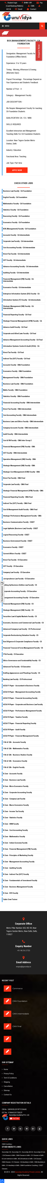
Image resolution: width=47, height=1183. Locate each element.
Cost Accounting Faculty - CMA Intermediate (19, 415)
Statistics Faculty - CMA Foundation (16, 396)
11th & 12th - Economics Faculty (15, 761)
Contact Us (8, 1095)
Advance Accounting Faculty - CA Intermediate (20, 266)
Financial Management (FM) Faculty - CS (18, 604)
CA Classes (37, 1159)
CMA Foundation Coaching (29, 1165)
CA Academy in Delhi (27, 1162)
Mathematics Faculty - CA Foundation (17, 204)
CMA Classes (6, 1162)
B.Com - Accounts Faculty (12, 774)
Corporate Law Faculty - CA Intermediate (18, 241)
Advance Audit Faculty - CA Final (15, 327)
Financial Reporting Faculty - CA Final (17, 315)
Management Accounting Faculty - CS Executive (21, 598)
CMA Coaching (7, 1144)
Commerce (18, 988)
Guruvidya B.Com (39, 1152)
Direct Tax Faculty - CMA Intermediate (17, 409)
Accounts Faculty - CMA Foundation (16, 365)
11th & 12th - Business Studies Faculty (17, 755)
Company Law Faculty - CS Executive (16, 572)
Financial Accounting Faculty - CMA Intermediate (21, 403)
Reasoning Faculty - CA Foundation (16, 216)
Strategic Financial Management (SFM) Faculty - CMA (23, 491)
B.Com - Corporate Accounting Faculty (17, 792)
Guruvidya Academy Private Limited (27, 1172)
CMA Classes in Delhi (23, 1155)
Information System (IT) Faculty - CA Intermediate (22, 300)
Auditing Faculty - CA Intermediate (16, 273)
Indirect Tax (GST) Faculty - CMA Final (17, 503)
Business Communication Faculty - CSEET (19, 522)
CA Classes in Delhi (9, 1155)
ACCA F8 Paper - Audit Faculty (14, 730)
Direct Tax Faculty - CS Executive (15, 560)
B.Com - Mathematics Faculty (14, 837)
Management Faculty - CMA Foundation (18, 378)
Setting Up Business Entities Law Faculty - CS (20, 585)
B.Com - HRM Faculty (11, 824)
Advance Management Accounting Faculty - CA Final (23, 340)
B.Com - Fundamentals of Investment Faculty (20, 880)
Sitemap (7, 1090)
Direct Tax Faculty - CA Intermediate (16, 254)
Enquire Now (38, 51)
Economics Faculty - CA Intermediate (17, 287)
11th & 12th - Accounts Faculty (14, 742)
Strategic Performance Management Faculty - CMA (22, 516)
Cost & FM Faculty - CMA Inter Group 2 (17, 440)
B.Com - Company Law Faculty (14, 799)
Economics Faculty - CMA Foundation (17, 371)
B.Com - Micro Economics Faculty (15, 786)
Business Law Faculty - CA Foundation (17, 191)
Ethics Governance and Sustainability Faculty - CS (22, 660)
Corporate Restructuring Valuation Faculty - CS (20, 635)
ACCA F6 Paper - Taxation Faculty (15, 717)
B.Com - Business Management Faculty (18, 887)
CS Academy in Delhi (13, 1165)
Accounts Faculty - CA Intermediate (16, 235)
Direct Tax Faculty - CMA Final (14, 478)
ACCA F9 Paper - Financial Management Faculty (21, 736)
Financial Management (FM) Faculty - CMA (19, 447)
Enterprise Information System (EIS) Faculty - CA (21, 294)
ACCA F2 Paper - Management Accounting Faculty (21, 692)
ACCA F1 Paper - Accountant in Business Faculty (21, 686)
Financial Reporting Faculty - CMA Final (18, 497)
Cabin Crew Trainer (10, 899)
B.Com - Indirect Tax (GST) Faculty (16, 874)
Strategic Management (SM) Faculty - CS (18, 610)
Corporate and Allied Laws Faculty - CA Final (19, 333)
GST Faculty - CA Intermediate (14, 260)
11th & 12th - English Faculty (13, 767)
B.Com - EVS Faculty (10, 893)
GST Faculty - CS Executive (13, 566)
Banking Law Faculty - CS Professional (17, 679)
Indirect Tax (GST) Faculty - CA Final (16, 359)
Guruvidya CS (16, 1152)
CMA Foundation (20, 1001)
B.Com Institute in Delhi (9, 1159)
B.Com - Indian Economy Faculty (15, 843)
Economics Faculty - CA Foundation (16, 222)
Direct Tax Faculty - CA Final (13, 352)
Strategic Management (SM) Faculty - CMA (19, 466)
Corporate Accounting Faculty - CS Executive (20, 591)
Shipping (7, 1082)
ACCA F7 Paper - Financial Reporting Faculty (19, 723)
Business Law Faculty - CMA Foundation (18, 384)
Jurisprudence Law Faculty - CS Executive (19, 579)
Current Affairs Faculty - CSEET (14, 554)
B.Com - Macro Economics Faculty (16, 805)
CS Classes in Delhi (37, 1155)
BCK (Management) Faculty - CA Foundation (19, 229)
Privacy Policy (9, 1074)
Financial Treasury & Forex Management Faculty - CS (23, 648)
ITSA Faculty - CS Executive (13, 654)
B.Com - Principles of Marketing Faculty (18, 855)
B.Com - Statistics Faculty (12, 818)
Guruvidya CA (6, 1152)
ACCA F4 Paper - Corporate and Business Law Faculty (23, 704)
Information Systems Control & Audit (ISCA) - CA (21, 346)
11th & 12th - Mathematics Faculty (15, 749)
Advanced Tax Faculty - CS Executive (17, 667)
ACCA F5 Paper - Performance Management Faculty (22, 711)
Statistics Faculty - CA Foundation (15, 210)
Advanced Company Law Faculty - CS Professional (22, 629)
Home (6, 1069)
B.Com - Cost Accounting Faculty (15, 830)
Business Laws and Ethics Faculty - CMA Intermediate (23, 421)
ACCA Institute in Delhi (25, 1159)
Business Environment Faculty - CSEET (17, 541)
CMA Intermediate (21, 1014)
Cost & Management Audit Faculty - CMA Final (20, 509)
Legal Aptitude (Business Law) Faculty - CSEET (20, 528)
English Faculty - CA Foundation (15, 197)
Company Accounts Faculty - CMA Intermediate (20, 428)
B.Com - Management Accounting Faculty (18, 862)
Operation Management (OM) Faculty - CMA (19, 459)
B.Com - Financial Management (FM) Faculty (19, 849)
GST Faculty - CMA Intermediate (15, 453)
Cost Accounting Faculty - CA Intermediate (19, 248)
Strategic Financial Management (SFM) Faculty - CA (22, 321)
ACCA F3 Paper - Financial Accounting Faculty (20, 698)
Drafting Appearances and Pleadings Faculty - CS (21, 673)
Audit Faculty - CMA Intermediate (15, 434)
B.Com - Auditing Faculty (12, 868)
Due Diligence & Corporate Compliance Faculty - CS (22, 642)
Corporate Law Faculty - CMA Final (15, 484)
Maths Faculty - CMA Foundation (15, 390)
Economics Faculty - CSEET (13, 547)
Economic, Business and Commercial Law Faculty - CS (23, 623)
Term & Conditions (10, 1078)
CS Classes (15, 1162)
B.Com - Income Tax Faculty (13, 811)
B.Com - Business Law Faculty (14, 780)
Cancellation (8, 1086)
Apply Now (17, 170)
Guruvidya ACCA (27, 1152)
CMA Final (17, 1026)
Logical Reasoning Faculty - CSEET (16, 535)
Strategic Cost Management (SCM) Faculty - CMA (21, 472)
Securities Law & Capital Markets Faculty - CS (20, 616)
